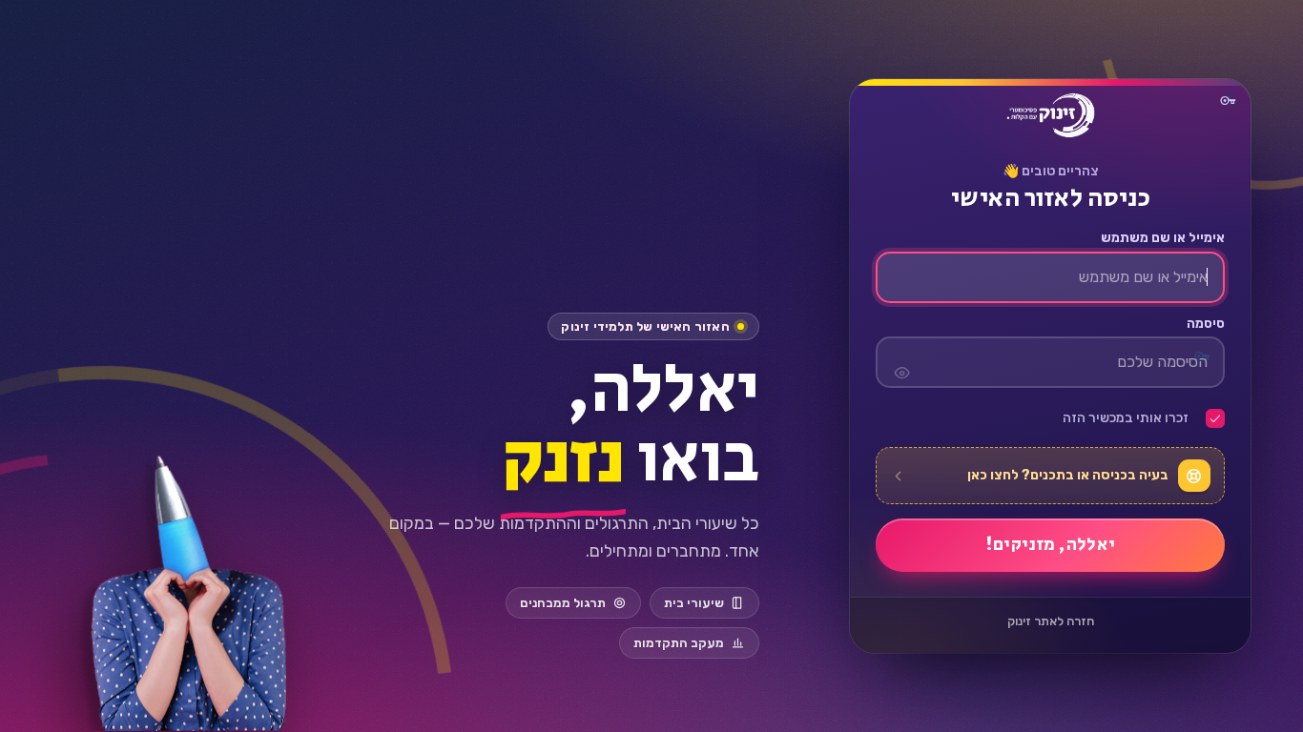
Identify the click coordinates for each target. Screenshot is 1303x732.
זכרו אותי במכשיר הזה (1126, 418)
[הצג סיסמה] (902, 362)
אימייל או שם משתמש (1163, 238)
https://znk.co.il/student (1050, 115)
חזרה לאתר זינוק (1050, 621)
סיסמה (1206, 324)
